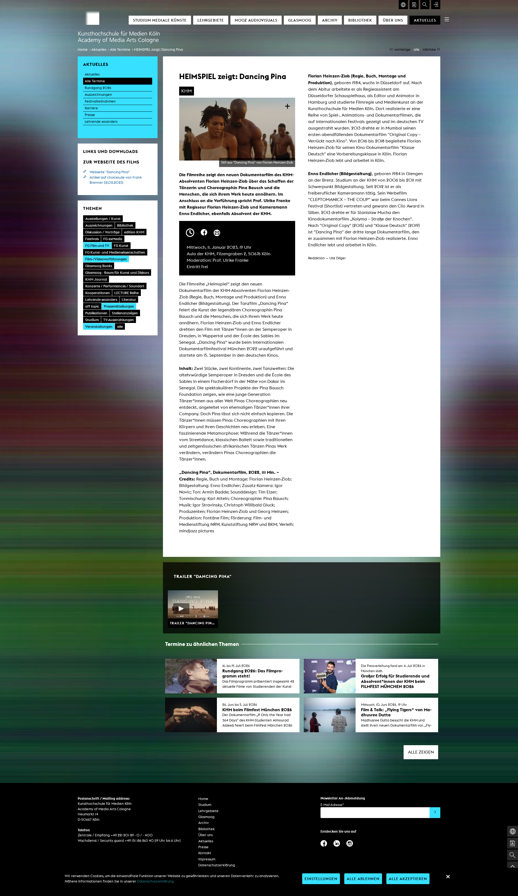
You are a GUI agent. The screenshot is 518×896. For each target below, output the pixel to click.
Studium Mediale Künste (160, 20)
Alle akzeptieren (408, 878)
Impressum (206, 859)
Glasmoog (299, 20)
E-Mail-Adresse (332, 805)
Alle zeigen (421, 752)
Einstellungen (321, 878)
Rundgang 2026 (98, 88)
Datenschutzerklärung (216, 865)
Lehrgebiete (210, 20)
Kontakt (204, 853)
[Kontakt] (414, 4)
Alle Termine (120, 49)
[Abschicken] (435, 812)
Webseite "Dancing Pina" (110, 172)
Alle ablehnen (363, 878)
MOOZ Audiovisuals (256, 20)
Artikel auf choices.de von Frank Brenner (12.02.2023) (116, 180)
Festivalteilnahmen (100, 101)
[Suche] (425, 4)
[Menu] (446, 19)
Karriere (91, 108)
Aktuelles (425, 20)
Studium (204, 805)
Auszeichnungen (98, 95)
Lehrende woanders (101, 122)
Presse (90, 115)
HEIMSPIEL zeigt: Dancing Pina (158, 49)
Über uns (393, 20)
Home (83, 49)
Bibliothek (360, 20)
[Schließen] (447, 876)
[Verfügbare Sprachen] (403, 4)
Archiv (330, 20)
